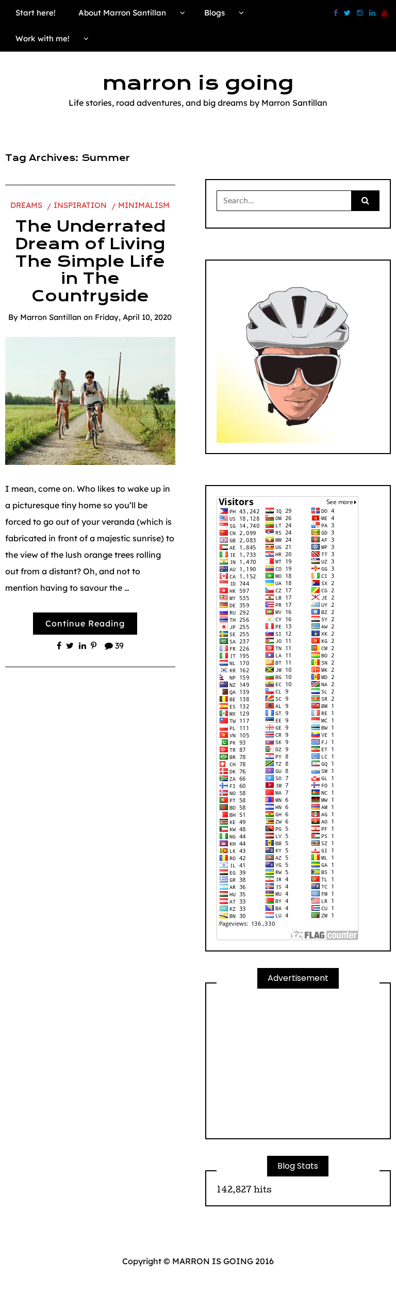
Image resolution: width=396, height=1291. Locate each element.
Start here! (35, 13)
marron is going (198, 83)
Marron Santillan (50, 317)
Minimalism (144, 205)
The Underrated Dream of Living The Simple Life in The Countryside (90, 261)
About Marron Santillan (122, 13)
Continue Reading (85, 623)
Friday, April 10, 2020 (133, 317)
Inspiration (80, 205)
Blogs (214, 13)
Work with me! (42, 38)
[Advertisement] (298, 1063)
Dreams (26, 205)
